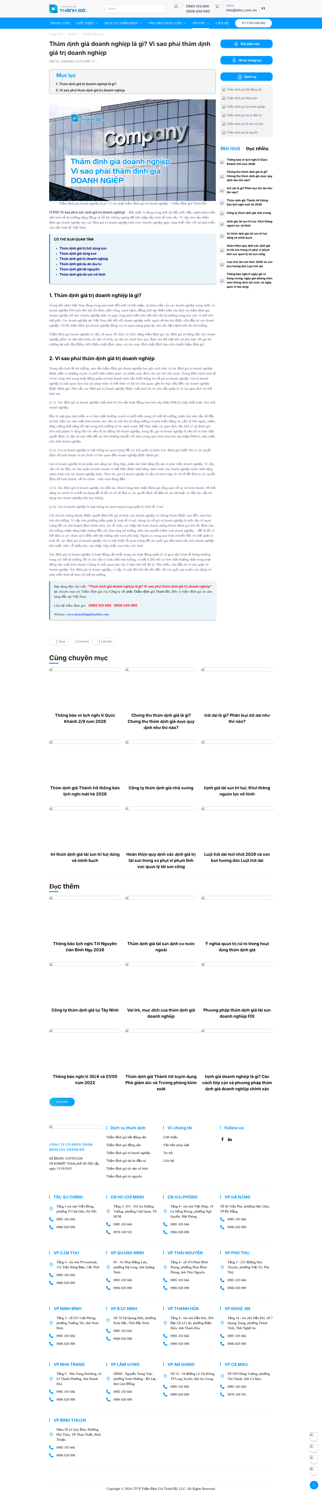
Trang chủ (60, 23)
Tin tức (168, 1153)
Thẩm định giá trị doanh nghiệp (128, 1153)
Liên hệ (222, 23)
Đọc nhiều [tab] (257, 148)
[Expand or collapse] (211, 75)
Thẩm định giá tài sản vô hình (127, 1168)
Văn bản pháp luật (176, 1145)
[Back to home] (68, 8)
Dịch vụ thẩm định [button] (121, 23)
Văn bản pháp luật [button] (165, 23)
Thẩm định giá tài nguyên (124, 1176)
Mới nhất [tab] (230, 148)
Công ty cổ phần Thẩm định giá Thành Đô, (139, 591)
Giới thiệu (170, 1137)
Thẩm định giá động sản (123, 1145)
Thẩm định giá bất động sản (126, 1137)
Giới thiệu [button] (85, 23)
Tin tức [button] (198, 23)
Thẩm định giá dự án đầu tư (126, 1160)
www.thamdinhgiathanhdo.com (88, 614)
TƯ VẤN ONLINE (253, 23)
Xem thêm (62, 1101)
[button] (314, 1485)
